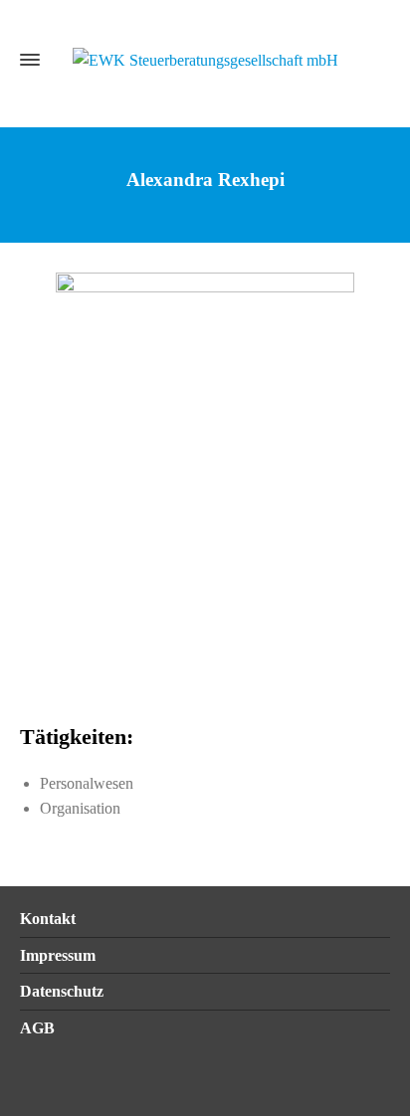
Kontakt (48, 918)
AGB (37, 1028)
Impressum (58, 955)
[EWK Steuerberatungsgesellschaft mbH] (205, 59)
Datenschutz (61, 991)
